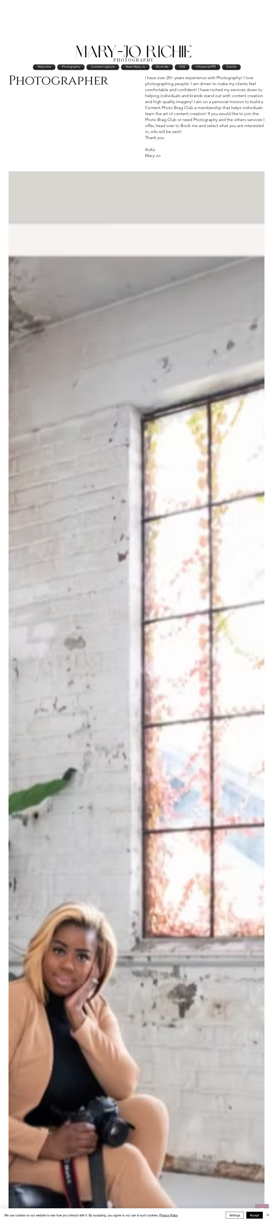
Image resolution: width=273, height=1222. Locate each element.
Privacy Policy (168, 1215)
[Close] (267, 1215)
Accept (254, 1215)
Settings (234, 1215)
